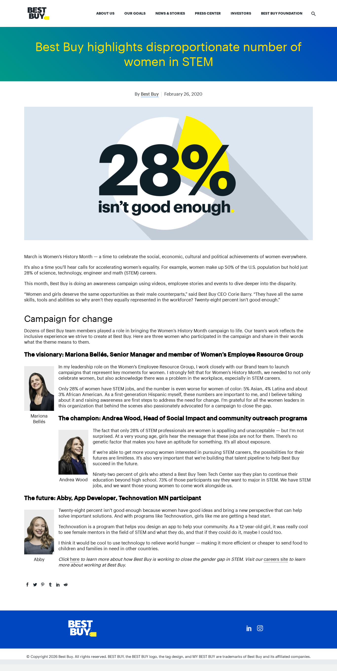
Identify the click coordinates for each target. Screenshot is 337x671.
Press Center (208, 13)
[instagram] (260, 628)
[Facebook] (27, 585)
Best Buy (150, 94)
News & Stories (170, 13)
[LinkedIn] (58, 585)
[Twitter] (35, 585)
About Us (105, 13)
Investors (241, 13)
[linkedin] (249, 628)
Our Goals (135, 13)
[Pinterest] (43, 585)
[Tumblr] (50, 585)
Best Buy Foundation (281, 13)
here (74, 559)
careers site (276, 559)
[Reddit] (66, 585)
